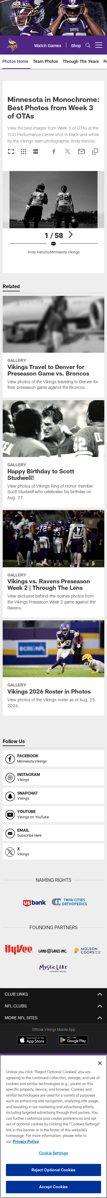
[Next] (70, 234)
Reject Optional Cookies (54, 1169)
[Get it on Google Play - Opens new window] (73, 1043)
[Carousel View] (11, 152)
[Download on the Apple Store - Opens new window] (32, 1041)
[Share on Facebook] (54, 154)
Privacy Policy (26, 1141)
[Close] (99, 1063)
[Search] (88, 45)
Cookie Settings (53, 1153)
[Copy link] (95, 152)
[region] (53, 1126)
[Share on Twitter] (67, 154)
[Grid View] (23, 152)
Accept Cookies (53, 1186)
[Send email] (81, 154)
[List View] (36, 152)
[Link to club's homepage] (12, 42)
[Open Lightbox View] (54, 216)
